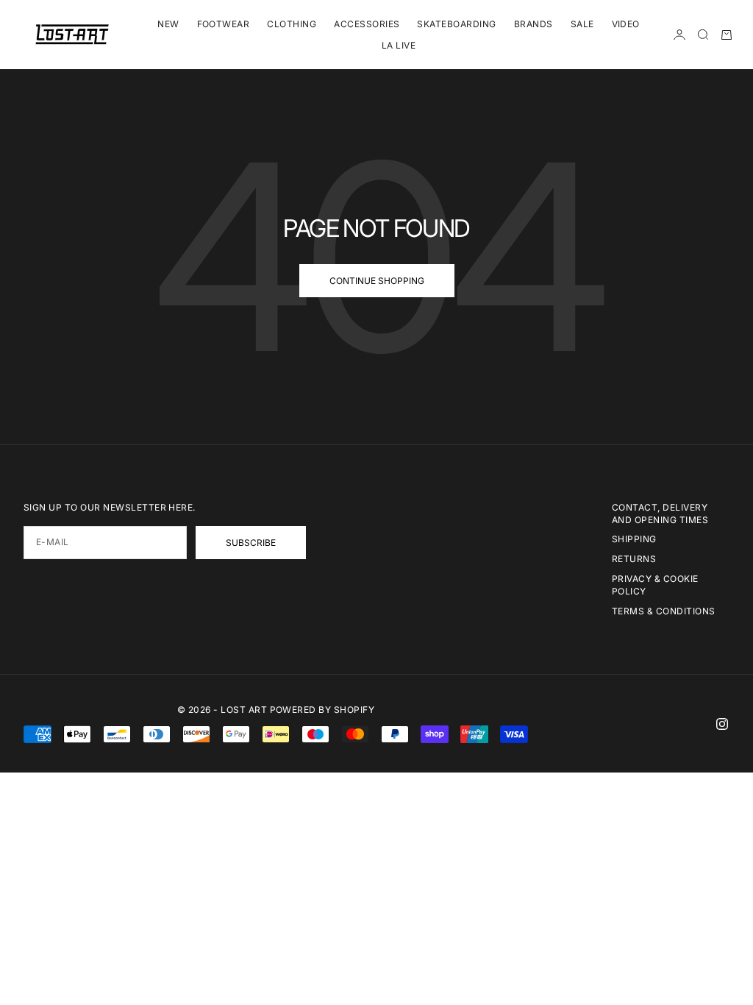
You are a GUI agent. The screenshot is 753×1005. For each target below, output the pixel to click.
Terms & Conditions (663, 611)
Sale (582, 23)
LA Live (398, 45)
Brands (533, 23)
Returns (634, 558)
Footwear (223, 23)
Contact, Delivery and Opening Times (660, 513)
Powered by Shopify (322, 709)
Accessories (366, 23)
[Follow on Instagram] (722, 724)
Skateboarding (456, 23)
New (168, 23)
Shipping (634, 538)
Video (626, 23)
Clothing (291, 23)
